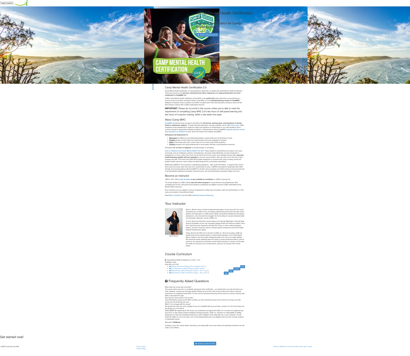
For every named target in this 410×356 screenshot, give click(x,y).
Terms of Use (141, 346)
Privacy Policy (141, 348)
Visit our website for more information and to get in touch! (293, 346)
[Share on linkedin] (153, 89)
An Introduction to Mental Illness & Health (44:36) (187, 268)
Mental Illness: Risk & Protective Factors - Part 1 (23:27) (190, 270)
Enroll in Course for (208, 35)
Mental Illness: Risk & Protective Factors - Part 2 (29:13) (190, 273)
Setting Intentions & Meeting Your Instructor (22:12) (188, 266)
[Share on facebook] (153, 85)
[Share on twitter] (153, 87)
